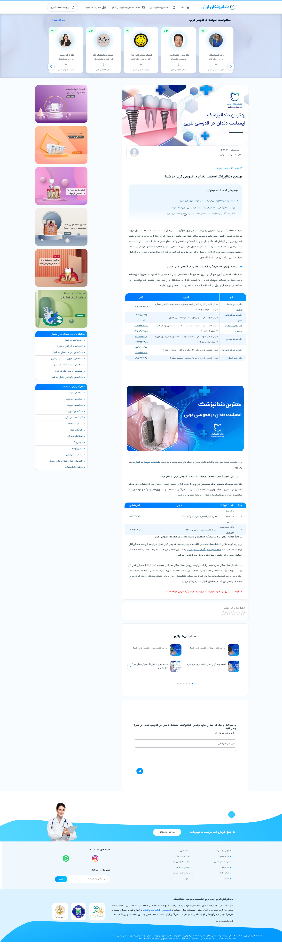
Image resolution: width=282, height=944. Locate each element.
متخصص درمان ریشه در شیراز (69, 371)
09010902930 (141, 336)
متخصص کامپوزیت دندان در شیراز (67, 358)
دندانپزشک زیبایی (74, 454)
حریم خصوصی (223, 856)
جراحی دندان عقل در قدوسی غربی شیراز (150, 648)
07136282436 (141, 315)
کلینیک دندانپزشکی (74, 417)
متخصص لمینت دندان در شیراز (68, 365)
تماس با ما (224, 872)
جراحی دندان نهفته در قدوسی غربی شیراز (207, 648)
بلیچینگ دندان (76, 430)
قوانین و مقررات (222, 850)
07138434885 (141, 342)
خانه (182, 7)
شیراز (237, 168)
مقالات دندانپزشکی (74, 467)
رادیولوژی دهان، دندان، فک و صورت (66, 461)
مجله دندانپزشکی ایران (181, 861)
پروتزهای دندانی (75, 436)
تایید (61, 879)
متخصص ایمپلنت (223, 168)
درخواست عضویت (93, 7)
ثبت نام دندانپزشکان (167, 832)
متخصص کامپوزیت (74, 411)
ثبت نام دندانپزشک (182, 856)
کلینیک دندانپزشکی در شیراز (70, 346)
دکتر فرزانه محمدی (234, 339)
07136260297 (141, 347)
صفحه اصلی (185, 850)
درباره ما (225, 867)
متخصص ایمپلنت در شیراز (148, 462)
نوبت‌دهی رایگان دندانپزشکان (157, 910)
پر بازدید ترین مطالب (181, 872)
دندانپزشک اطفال (75, 423)
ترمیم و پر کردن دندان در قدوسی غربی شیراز (206, 664)
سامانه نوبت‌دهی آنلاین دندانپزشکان (204, 549)
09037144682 (141, 358)
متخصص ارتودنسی (74, 399)
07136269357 (141, 352)
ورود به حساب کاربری (60, 7)
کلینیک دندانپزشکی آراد (231, 350)
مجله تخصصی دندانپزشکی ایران (126, 7)
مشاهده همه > (58, 20)
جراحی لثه (78, 442)
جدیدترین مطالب (183, 867)
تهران (188, 878)
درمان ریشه (77, 448)
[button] (130, 667)
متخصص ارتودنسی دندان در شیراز (67, 377)
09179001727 (141, 320)
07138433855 (141, 307)
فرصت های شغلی (221, 861)
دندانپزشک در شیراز (74, 340)
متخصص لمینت (75, 392)
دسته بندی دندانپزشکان (160, 7)
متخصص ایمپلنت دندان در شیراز (68, 352)
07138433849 (141, 326)
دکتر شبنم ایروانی (234, 358)
